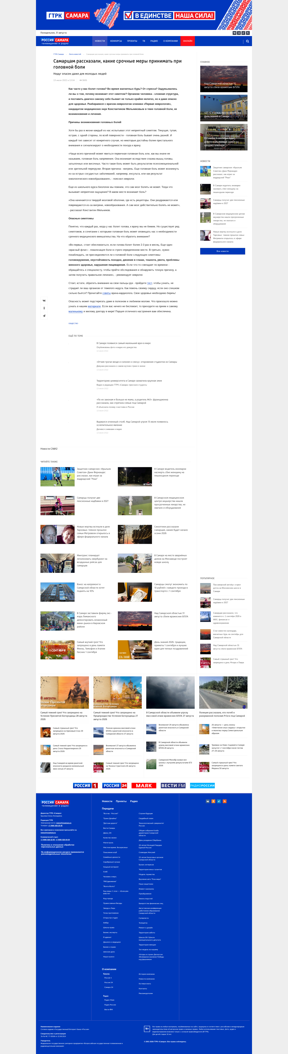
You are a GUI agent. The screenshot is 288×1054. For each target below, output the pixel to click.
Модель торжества (147, 874)
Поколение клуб (110, 852)
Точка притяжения (110, 913)
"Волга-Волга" (109, 886)
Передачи (108, 808)
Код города (108, 898)
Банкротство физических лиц (151, 903)
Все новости (223, 251)
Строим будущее (146, 813)
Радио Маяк (109, 1000)
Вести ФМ (108, 1009)
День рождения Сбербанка (150, 840)
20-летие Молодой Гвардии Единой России (150, 846)
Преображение (145, 894)
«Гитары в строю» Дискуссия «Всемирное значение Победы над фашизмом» (151, 957)
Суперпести (144, 918)
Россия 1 (108, 978)
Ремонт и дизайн (146, 928)
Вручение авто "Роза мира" (150, 879)
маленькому (76, 311)
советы (106, 293)
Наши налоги (108, 957)
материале (94, 306)
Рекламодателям (146, 993)
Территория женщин (147, 945)
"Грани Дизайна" (110, 818)
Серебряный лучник (111, 862)
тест (149, 283)
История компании (147, 974)
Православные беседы (112, 903)
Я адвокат (107, 937)
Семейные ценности (111, 857)
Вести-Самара (109, 828)
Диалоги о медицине (112, 942)
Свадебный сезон (146, 818)
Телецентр (143, 923)
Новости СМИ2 (48, 449)
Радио (154, 41)
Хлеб (105, 872)
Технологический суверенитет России (151, 824)
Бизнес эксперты (110, 932)
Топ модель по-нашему (148, 949)
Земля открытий (146, 899)
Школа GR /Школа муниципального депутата (150, 939)
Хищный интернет (111, 867)
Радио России (110, 1005)
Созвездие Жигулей (147, 852)
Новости (100, 41)
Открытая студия (110, 918)
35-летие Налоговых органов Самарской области (151, 858)
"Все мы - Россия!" (110, 813)
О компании (170, 41)
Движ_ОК (107, 833)
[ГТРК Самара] (54, 41)
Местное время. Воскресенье (115, 847)
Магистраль (108, 843)
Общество (73, 323)
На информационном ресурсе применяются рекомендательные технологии (62, 853)
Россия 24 (108, 982)
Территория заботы (147, 933)
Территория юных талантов (150, 869)
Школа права (108, 927)
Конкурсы (116, 41)
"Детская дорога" (110, 823)
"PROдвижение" (109, 881)
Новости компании (147, 979)
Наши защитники (146, 884)
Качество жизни (110, 838)
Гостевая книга (145, 984)
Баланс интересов (146, 865)
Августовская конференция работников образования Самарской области (150, 910)
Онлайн (187, 41)
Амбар (106, 923)
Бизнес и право (109, 947)
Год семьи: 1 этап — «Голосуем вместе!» (115, 892)
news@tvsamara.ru (63, 823)
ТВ (143, 41)
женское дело (109, 952)
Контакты (143, 988)
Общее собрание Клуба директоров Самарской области (149, 833)
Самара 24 (108, 987)
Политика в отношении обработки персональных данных (57, 846)
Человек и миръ (109, 877)
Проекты (132, 41)
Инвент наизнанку (146, 889)
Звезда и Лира (109, 908)
